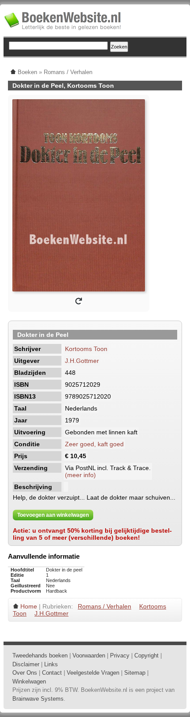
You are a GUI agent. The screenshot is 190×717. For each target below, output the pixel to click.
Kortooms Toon (86, 348)
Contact (52, 672)
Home (28, 606)
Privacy (119, 655)
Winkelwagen (29, 681)
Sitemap (134, 672)
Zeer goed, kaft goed (94, 444)
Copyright (146, 655)
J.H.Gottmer (82, 360)
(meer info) (80, 474)
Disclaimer (25, 664)
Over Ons (24, 672)
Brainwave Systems (38, 698)
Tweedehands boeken (40, 655)
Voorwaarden (88, 655)
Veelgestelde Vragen (93, 672)
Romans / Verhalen (104, 606)
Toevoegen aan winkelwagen (53, 515)
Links (51, 664)
